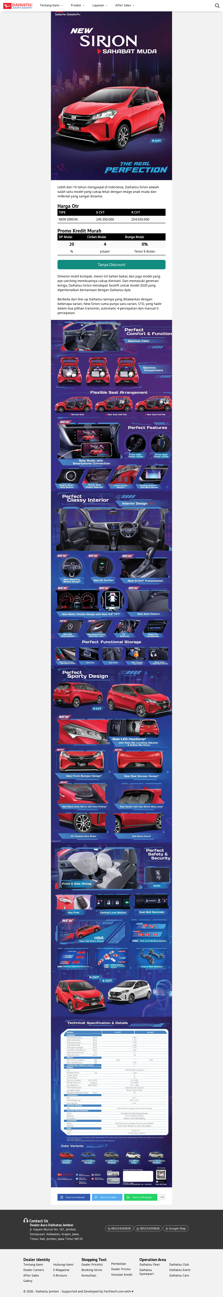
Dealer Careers (33, 1270)
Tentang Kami (49, 5)
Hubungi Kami (63, 1264)
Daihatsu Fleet (149, 1264)
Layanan (98, 5)
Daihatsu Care (179, 1275)
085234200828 (120, 1228)
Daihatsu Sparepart (146, 1272)
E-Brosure (60, 1275)
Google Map (177, 1228)
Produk (76, 5)
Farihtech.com (114, 1291)
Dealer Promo (121, 1269)
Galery (27, 1281)
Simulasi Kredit (121, 1274)
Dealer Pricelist (92, 1264)
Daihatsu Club (179, 1264)
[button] (73, 1197)
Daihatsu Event (180, 1270)
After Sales (123, 5)
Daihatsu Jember (60, 1225)
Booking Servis (91, 1270)
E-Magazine (61, 1270)
